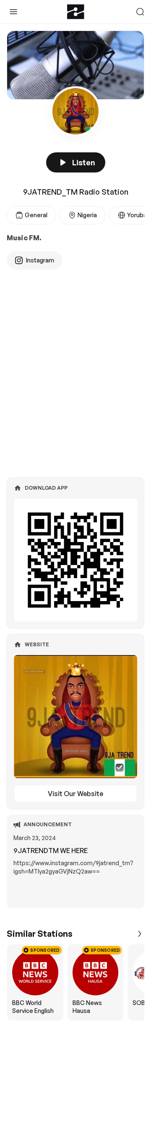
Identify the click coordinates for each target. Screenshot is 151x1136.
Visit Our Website (75, 793)
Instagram (40, 260)
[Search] (140, 11)
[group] (75, 982)
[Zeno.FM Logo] (75, 11)
